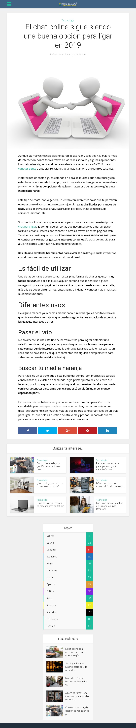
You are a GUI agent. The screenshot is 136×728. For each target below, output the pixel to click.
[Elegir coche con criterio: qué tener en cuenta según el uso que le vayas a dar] (55, 652)
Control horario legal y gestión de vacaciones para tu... (48, 466)
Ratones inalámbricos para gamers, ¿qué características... (107, 466)
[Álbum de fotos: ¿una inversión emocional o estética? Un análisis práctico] (55, 696)
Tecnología (68, 20)
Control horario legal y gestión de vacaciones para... (77, 710)
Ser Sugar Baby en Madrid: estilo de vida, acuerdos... (76, 666)
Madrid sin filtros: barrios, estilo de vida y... (76, 681)
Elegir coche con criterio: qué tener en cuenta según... (75, 652)
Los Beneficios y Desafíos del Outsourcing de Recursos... (109, 506)
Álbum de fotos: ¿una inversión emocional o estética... (77, 696)
